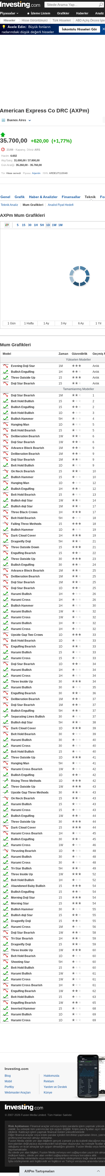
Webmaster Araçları (18, 1092)
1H (36, 225)
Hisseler (9, 20)
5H (42, 225)
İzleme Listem (40, 13)
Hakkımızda (51, 1075)
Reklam (49, 1081)
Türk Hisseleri (61, 20)
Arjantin (36, 173)
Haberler (82, 13)
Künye (48, 1092)
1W (54, 225)
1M (60, 225)
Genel (5, 197)
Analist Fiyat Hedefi (61, 205)
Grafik (20, 197)
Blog (8, 1075)
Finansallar (71, 197)
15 (23, 225)
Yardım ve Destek (55, 1087)
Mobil (8, 1081)
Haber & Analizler (43, 197)
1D (48, 225)
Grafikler (63, 13)
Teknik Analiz (9, 205)
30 (30, 225)
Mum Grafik (7, 225)
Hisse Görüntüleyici (35, 20)
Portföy (9, 1087)
